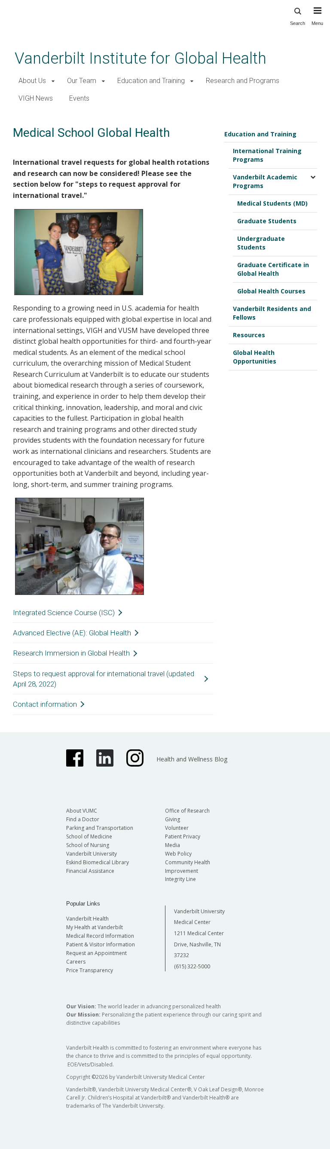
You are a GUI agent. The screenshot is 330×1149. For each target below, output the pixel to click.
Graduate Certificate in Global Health (273, 269)
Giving (172, 819)
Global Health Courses (271, 291)
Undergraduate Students (261, 242)
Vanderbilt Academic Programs (265, 181)
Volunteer (177, 828)
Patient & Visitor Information (100, 944)
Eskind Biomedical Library (97, 862)
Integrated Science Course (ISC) (64, 612)
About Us (32, 81)
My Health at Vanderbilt (94, 927)
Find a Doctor (82, 819)
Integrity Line (180, 879)
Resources (249, 335)
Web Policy (178, 853)
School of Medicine (89, 836)
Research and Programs (242, 81)
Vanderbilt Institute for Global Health (140, 58)
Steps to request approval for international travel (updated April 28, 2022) (103, 678)
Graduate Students (266, 221)
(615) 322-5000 (192, 966)
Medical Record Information (100, 936)
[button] (53, 81)
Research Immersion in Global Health (71, 653)
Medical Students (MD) (272, 203)
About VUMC (81, 810)
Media (172, 845)
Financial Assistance (90, 871)
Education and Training (151, 81)
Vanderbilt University (91, 853)
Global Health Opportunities (254, 356)
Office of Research (187, 810)
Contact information (45, 704)
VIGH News (35, 98)
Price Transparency (89, 970)
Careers (76, 961)
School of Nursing (87, 845)
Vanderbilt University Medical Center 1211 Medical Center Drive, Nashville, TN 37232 (199, 933)
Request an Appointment (96, 953)
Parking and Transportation (99, 828)
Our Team (81, 81)
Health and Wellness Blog (191, 759)
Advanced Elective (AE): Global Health (72, 632)
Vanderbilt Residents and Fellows (272, 313)
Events (79, 98)
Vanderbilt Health (87, 918)
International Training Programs (267, 155)
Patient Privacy (182, 836)
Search (297, 23)
